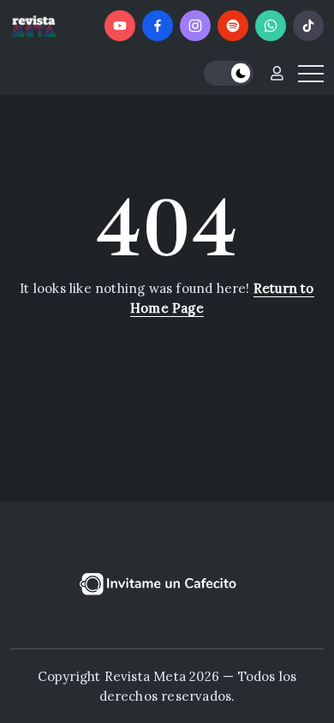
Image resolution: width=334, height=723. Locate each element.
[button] (228, 73)
